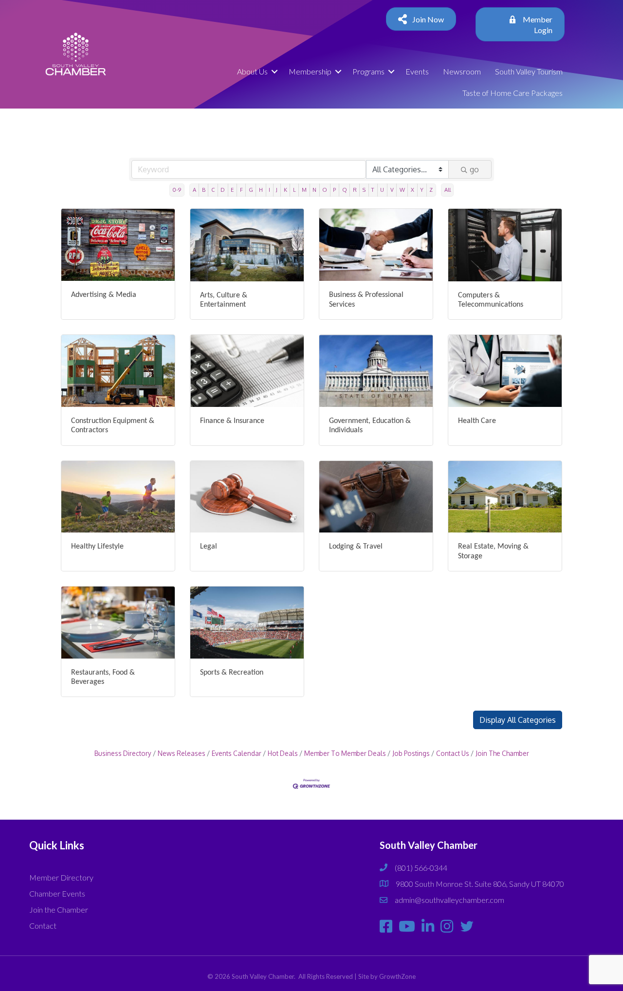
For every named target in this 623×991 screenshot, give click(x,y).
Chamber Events (57, 893)
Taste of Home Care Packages (512, 92)
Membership (310, 71)
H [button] (261, 189)
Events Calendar (236, 753)
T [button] (372, 189)
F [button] (241, 189)
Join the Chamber (58, 909)
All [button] (447, 189)
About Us (252, 71)
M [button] (304, 189)
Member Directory (61, 877)
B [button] (203, 189)
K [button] (285, 189)
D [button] (222, 189)
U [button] (382, 189)
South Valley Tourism (529, 71)
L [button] (294, 189)
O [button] (324, 189)
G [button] (251, 189)
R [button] (355, 189)
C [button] (213, 189)
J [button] (276, 189)
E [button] (232, 189)
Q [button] (344, 189)
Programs (368, 71)
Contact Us (452, 753)
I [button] (269, 189)
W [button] (402, 189)
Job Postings (411, 753)
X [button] (412, 189)
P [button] (334, 189)
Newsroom (462, 71)
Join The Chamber (502, 753)
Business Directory (122, 753)
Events (417, 71)
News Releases (181, 753)
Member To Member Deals (345, 753)
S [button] (364, 189)
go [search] (474, 169)
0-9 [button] (176, 189)
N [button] (314, 189)
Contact (42, 925)
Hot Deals (283, 753)
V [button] (392, 189)
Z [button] (431, 189)
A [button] (194, 189)
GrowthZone (397, 976)
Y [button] (421, 189)
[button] (517, 720)
